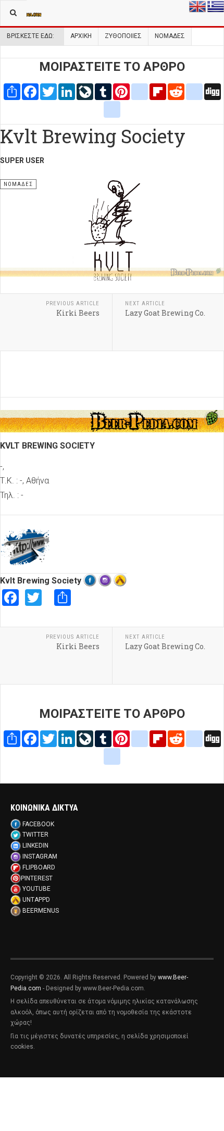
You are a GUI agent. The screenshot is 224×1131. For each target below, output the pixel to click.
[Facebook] (30, 91)
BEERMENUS (40, 910)
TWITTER (35, 834)
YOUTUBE (36, 888)
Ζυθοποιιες (123, 36)
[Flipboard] (158, 91)
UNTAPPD (36, 899)
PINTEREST (37, 878)
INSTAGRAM (39, 856)
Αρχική (81, 36)
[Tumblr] (103, 91)
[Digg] (212, 91)
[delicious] (194, 91)
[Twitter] (48, 91)
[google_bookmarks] (112, 108)
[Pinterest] (121, 91)
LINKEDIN (35, 845)
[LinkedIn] (66, 91)
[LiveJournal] (85, 91)
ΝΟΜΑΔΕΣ (170, 36)
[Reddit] (176, 91)
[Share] (12, 91)
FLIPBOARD (38, 867)
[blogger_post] (139, 91)
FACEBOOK (38, 824)
